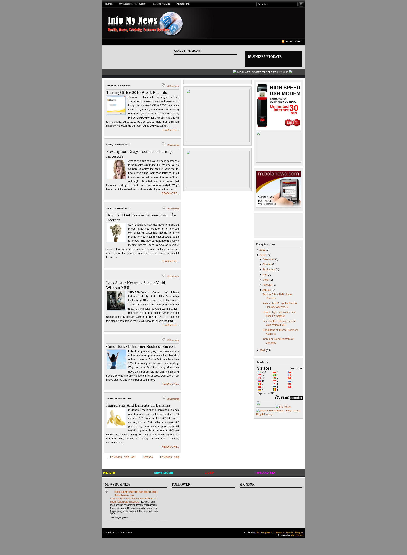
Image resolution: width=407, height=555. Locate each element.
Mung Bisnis (297, 535)
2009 (262, 350)
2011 (262, 249)
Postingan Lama (169, 457)
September (269, 269)
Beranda (148, 457)
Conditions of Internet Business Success (141, 346)
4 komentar (173, 86)
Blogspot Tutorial (284, 532)
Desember (268, 259)
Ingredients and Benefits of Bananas (138, 405)
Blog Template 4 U (265, 532)
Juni (265, 274)
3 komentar (173, 145)
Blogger (299, 532)
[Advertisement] (183, 41)
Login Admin (161, 4)
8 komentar (173, 276)
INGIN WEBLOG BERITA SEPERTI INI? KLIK (259, 72)
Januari (267, 289)
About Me (183, 4)
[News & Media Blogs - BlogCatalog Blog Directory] (278, 414)
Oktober (267, 264)
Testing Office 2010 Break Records (136, 92)
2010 (262, 254)
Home (109, 4)
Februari (267, 284)
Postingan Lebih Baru (122, 457)
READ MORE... (170, 130)
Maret (266, 279)
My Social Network (133, 4)
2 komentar (173, 209)
